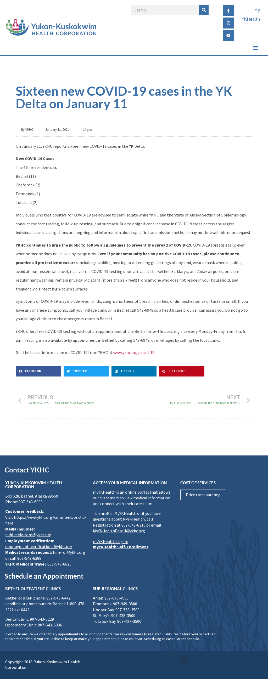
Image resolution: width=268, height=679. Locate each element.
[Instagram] (228, 23)
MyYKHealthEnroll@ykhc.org (119, 530)
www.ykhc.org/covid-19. (134, 352)
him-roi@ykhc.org (69, 552)
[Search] (204, 10)
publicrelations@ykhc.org (28, 534)
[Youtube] (228, 35)
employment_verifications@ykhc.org (38, 546)
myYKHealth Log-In (110, 541)
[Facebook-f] (228, 10)
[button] (256, 47)
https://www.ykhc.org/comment (43, 517)
